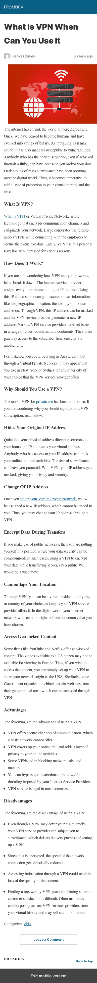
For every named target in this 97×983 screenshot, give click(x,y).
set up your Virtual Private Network (48, 498)
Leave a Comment (49, 939)
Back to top (84, 961)
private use (44, 401)
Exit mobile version (49, 975)
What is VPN (14, 216)
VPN (27, 924)
